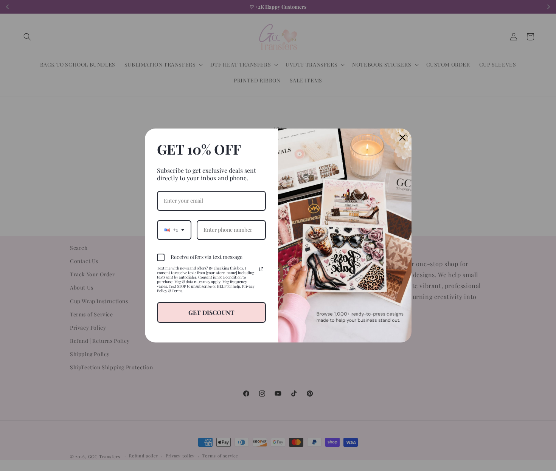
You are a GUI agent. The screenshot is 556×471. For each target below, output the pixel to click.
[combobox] (174, 230)
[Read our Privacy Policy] (261, 269)
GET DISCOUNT (211, 312)
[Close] (402, 138)
